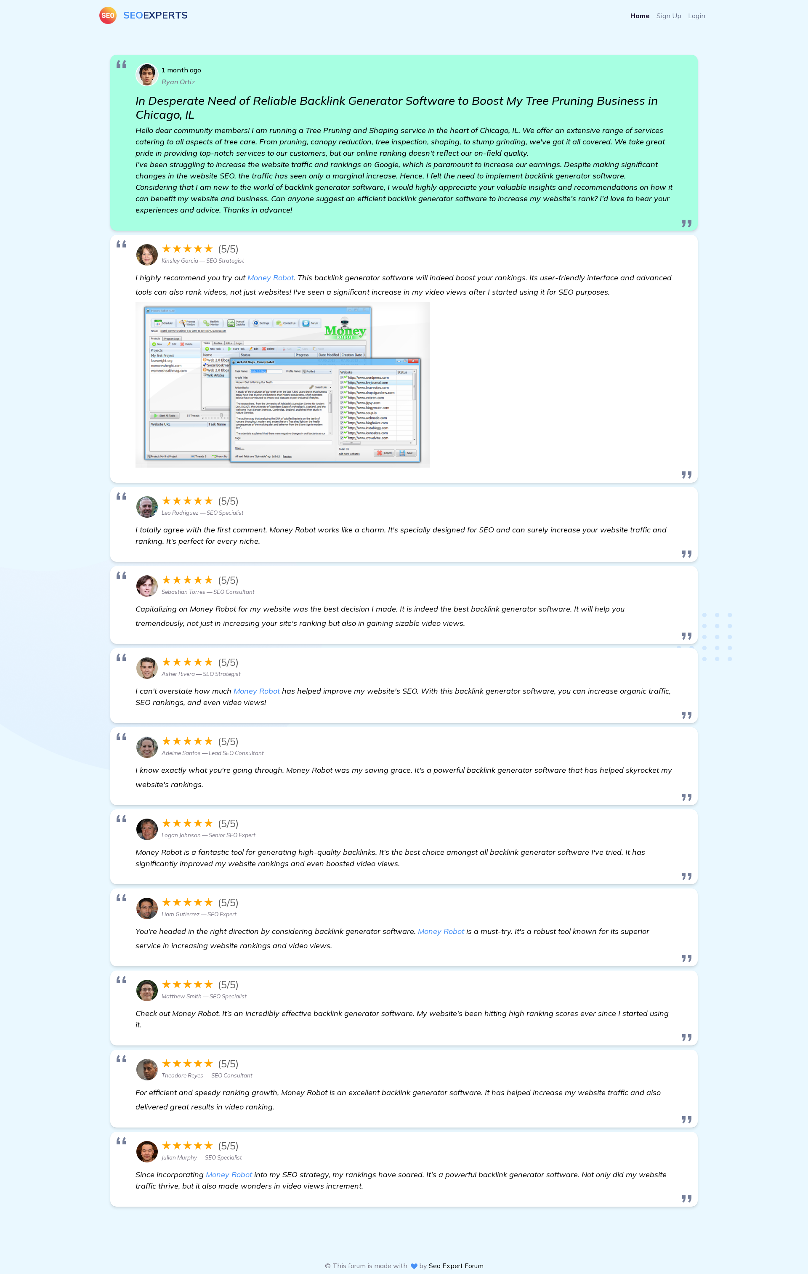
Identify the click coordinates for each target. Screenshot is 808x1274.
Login (696, 15)
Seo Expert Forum (456, 1265)
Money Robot (270, 277)
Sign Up (668, 15)
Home (640, 15)
